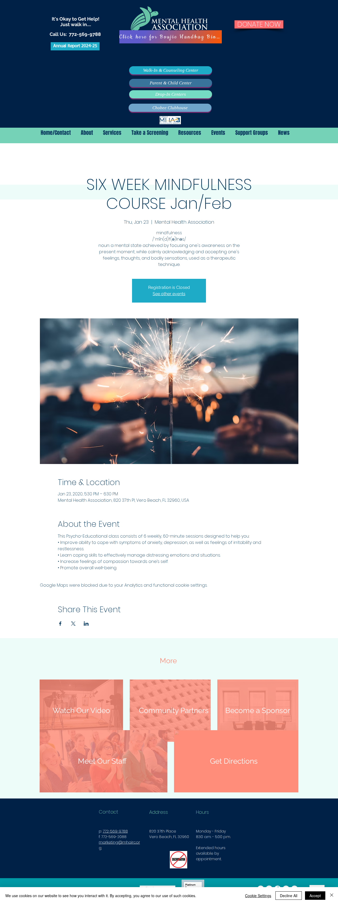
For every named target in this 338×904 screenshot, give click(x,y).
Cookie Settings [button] (258, 895)
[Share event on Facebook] (60, 623)
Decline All (288, 895)
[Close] (331, 895)
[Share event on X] (73, 623)
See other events (169, 293)
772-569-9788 (85, 34)
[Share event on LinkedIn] (86, 623)
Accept (315, 895)
